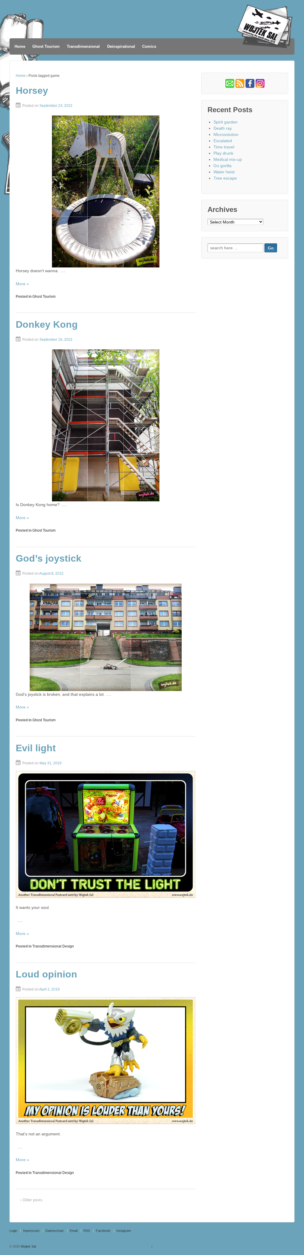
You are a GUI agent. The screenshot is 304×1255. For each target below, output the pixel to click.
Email (73, 1230)
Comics (149, 46)
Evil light (36, 748)
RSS (86, 1230)
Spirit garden (225, 122)
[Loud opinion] (105, 1060)
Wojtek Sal (28, 1246)
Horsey (32, 90)
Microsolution (225, 134)
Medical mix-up (227, 159)
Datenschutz (54, 1230)
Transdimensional (83, 46)
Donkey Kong (47, 324)
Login (13, 1230)
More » (22, 283)
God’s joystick (48, 558)
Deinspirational (121, 46)
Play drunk (223, 153)
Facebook (103, 1230)
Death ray (222, 128)
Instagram (123, 1230)
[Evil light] (105, 834)
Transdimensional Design (53, 946)
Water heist (224, 171)
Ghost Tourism (46, 46)
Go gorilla (222, 165)
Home (20, 46)
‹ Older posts (31, 1200)
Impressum (31, 1230)
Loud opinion (46, 974)
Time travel (223, 147)
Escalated (222, 140)
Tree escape (225, 178)
